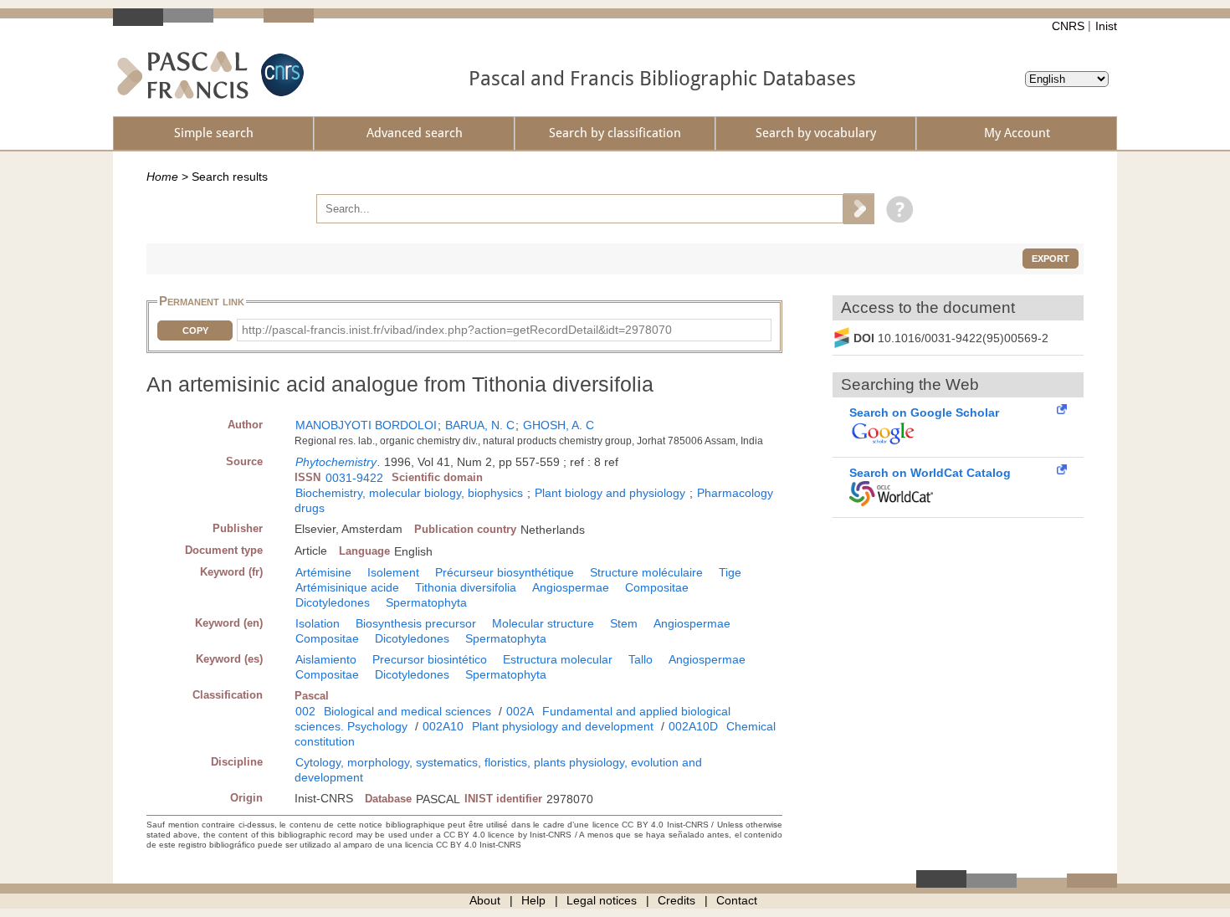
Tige (730, 572)
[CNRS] (280, 75)
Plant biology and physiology (610, 492)
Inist (1106, 26)
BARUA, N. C (480, 425)
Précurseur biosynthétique (504, 572)
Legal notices (601, 900)
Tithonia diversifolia (465, 587)
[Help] (896, 208)
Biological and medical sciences (407, 711)
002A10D (693, 726)
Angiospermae (570, 587)
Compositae (657, 587)
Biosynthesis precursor (416, 623)
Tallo (640, 659)
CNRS (1068, 26)
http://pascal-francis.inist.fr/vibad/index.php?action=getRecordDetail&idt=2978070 (457, 329)
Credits (676, 900)
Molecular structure (543, 623)
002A (520, 711)
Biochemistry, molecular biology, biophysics (409, 492)
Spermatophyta (426, 602)
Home (162, 176)
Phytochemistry (336, 462)
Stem (624, 623)
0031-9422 (354, 477)
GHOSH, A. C (558, 425)
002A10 (443, 726)
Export (1050, 259)
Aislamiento (325, 659)
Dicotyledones (332, 602)
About (484, 900)
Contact (736, 900)
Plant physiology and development (562, 726)
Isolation (317, 623)
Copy (195, 330)
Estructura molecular (557, 659)
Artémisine (323, 572)
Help (533, 900)
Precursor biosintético (429, 659)
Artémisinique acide (347, 587)
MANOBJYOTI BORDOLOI (366, 425)
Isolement (393, 572)
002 (305, 711)
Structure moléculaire (646, 572)
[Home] (183, 75)
